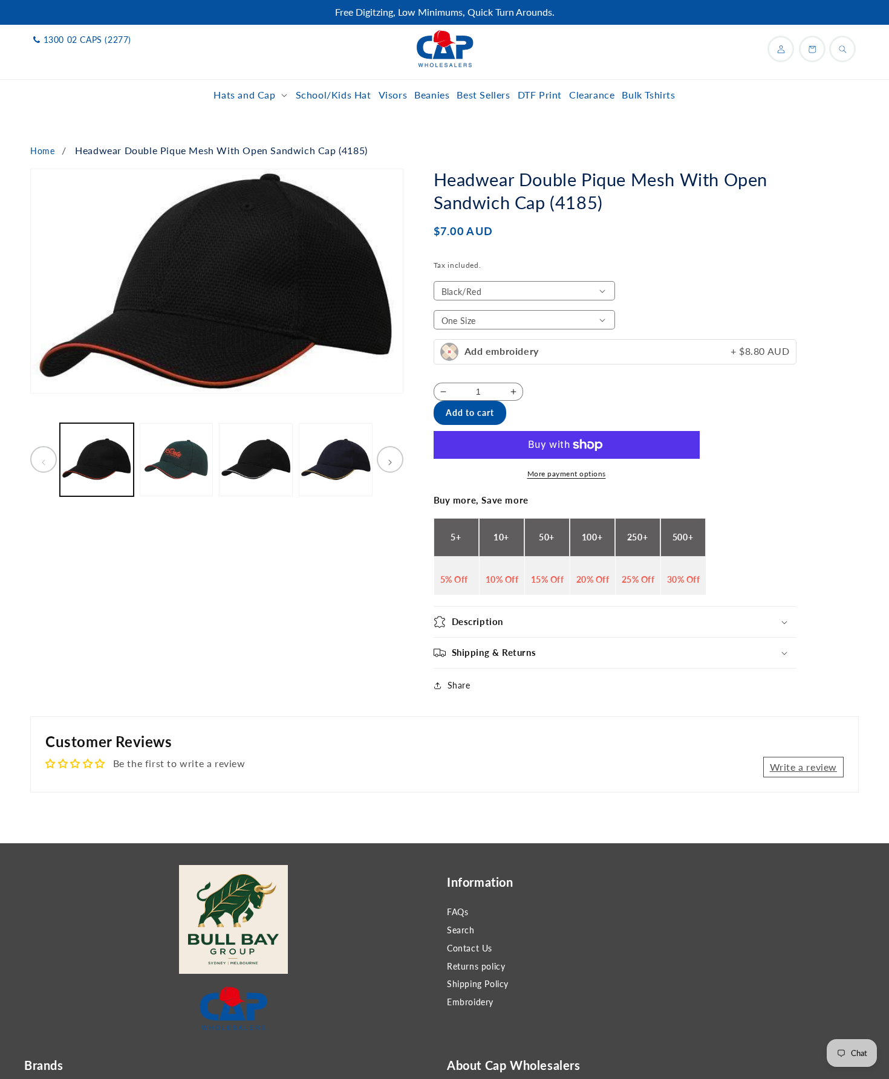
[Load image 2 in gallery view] (176, 460)
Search (461, 930)
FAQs (457, 912)
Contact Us (469, 948)
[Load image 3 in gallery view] (256, 460)
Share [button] (459, 685)
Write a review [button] (803, 767)
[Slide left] (43, 460)
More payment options (566, 473)
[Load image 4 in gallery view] (336, 460)
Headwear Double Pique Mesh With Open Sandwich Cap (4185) (221, 150)
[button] (250, 95)
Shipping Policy (478, 984)
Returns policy (476, 966)
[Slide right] (390, 460)
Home (42, 151)
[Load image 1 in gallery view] (97, 460)
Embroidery (470, 1002)
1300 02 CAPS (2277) (87, 39)
